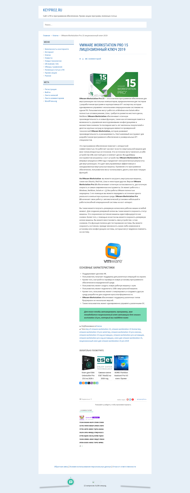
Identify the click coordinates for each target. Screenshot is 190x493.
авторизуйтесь (141, 399)
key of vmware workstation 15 (98, 329)
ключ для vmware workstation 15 (128, 338)
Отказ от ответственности (124, 466)
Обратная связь (61, 466)
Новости (48, 58)
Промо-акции (51, 72)
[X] (89, 383)
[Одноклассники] (83, 383)
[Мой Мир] (86, 383)
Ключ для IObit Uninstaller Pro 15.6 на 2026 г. (88, 375)
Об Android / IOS (51, 64)
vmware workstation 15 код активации (96, 335)
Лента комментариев (54, 98)
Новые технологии (53, 61)
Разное (48, 75)
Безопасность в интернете (57, 49)
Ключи (99, 326)
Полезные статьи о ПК (55, 69)
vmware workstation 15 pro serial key (94, 332)
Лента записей (51, 95)
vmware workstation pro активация (128, 335)
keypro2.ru (52, 10)
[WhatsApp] (94, 383)
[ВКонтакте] (80, 383)
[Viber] (91, 383)
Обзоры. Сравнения (53, 67)
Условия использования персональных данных (90, 466)
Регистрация (51, 89)
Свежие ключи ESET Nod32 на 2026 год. (104, 375)
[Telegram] (97, 383)
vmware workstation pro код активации (96, 338)
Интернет (49, 52)
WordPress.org (51, 101)
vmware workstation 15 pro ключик (126, 332)
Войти (47, 92)
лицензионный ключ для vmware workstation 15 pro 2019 (104, 341)
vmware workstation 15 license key (126, 329)
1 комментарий (94, 58)
